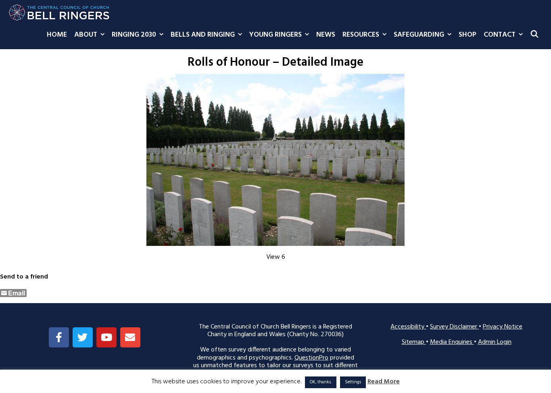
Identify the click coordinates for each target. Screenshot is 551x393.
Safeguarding (419, 35)
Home (57, 35)
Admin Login (494, 342)
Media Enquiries (452, 342)
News (325, 35)
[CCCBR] (59, 10)
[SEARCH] (534, 35)
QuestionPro (311, 358)
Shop (467, 35)
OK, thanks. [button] (321, 382)
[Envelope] (130, 337)
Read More (383, 382)
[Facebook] (59, 337)
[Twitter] (83, 337)
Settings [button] (353, 382)
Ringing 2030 (134, 35)
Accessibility (408, 327)
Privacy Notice (502, 327)
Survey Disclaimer (454, 327)
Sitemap (414, 342)
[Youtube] (106, 337)
